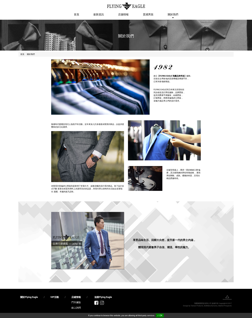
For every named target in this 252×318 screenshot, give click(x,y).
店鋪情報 (76, 297)
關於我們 (173, 14)
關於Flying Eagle (29, 297)
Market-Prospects (225, 306)
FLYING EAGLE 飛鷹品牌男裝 (171, 76)
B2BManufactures (210, 306)
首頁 (76, 14)
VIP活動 (54, 297)
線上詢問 (76, 307)
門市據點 (76, 302)
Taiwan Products (197, 306)
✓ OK (159, 315)
